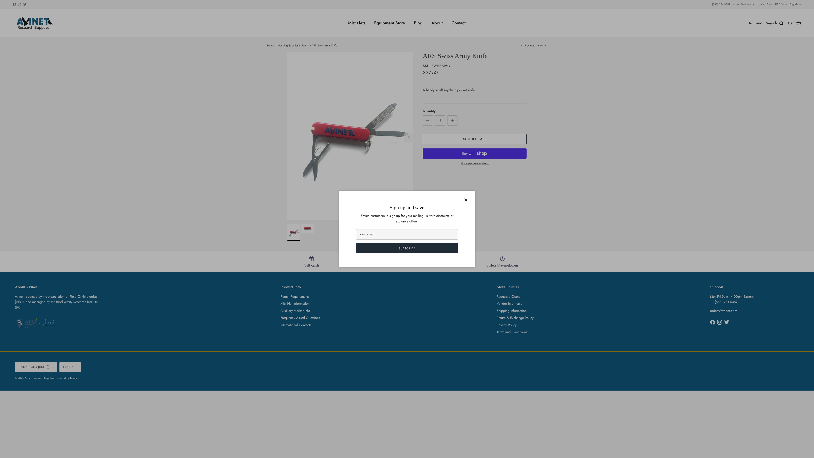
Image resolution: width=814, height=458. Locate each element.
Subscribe (407, 248)
